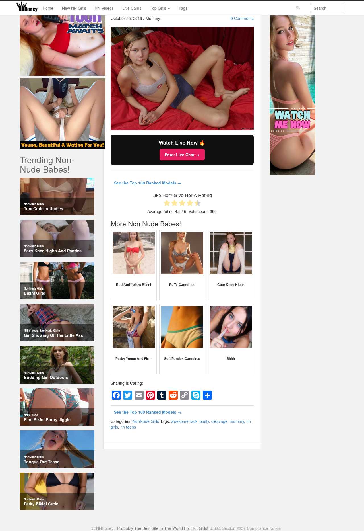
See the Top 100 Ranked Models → (147, 183)
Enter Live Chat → (182, 154)
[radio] (167, 203)
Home (48, 8)
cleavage (219, 421)
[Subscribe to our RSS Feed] (298, 8)
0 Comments (242, 18)
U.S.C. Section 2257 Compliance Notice (245, 528)
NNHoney (104, 528)
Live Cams (131, 8)
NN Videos (104, 8)
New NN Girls (74, 8)
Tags (183, 8)
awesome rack (184, 421)
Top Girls (158, 8)
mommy (237, 421)
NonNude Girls (146, 421)
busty (204, 421)
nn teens (128, 427)
